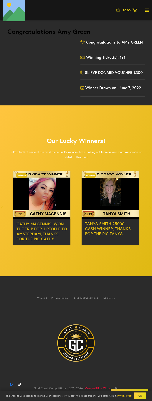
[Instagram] (19, 384)
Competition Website (99, 388)
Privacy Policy (59, 297)
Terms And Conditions (85, 297)
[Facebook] (11, 384)
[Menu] (147, 10)
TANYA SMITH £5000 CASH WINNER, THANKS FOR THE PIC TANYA (108, 228)
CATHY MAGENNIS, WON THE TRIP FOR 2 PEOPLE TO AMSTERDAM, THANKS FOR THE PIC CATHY (41, 231)
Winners (42, 297)
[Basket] (135, 10)
